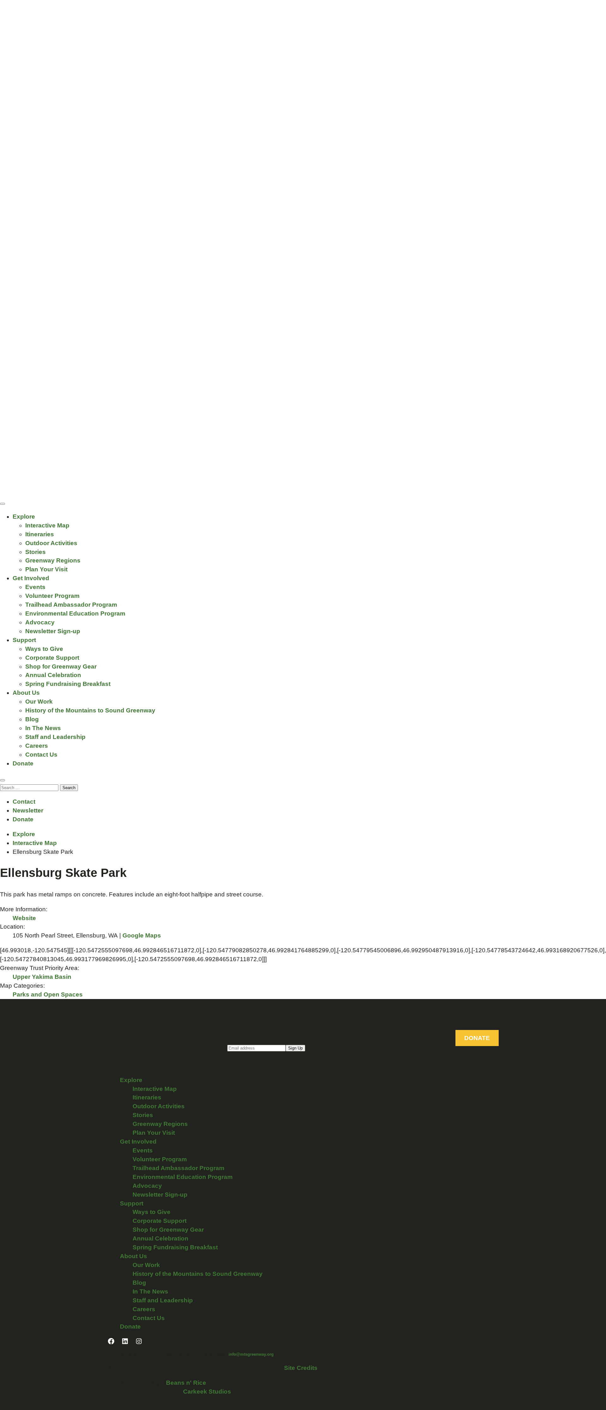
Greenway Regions (52, 560)
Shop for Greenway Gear (61, 666)
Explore (24, 516)
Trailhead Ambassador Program (71, 604)
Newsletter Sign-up (52, 631)
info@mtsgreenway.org (251, 1354)
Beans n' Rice (186, 1382)
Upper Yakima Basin (42, 976)
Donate (23, 763)
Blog (32, 719)
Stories (35, 552)
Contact (24, 801)
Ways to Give (44, 649)
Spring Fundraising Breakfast (67, 684)
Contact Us (41, 754)
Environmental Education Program (75, 613)
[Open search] (2, 780)
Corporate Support (52, 657)
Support (24, 640)
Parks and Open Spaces (48, 994)
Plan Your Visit (46, 569)
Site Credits (301, 1368)
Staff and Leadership (55, 737)
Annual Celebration (53, 675)
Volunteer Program (52, 595)
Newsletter (28, 810)
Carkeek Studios (207, 1391)
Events (35, 587)
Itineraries (39, 534)
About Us (26, 692)
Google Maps (141, 935)
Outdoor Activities (51, 543)
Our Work (39, 701)
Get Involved (31, 578)
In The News (43, 728)
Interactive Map (47, 525)
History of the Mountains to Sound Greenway (90, 710)
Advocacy (40, 622)
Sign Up (295, 1048)
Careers (36, 745)
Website (24, 918)
